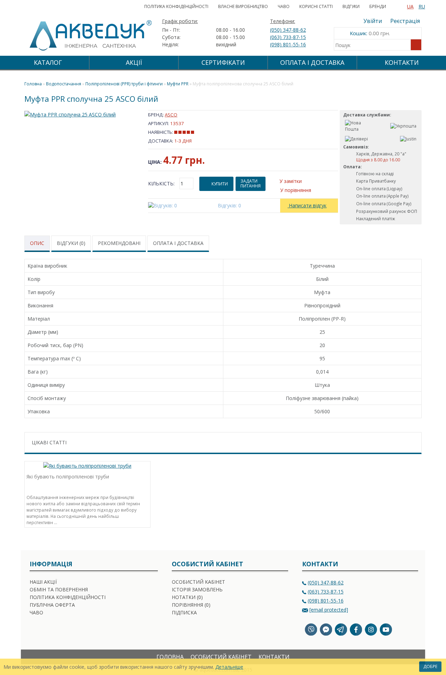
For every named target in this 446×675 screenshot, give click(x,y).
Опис (37, 243)
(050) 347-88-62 (288, 29)
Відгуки (351, 6)
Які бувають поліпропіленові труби (67, 476)
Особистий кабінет (198, 581)
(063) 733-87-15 (288, 37)
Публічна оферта (52, 604)
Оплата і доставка (178, 243)
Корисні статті (316, 6)
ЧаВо (284, 6)
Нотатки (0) (187, 597)
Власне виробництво (243, 6)
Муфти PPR (178, 84)
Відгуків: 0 (229, 205)
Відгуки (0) (71, 243)
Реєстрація (405, 21)
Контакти (402, 62)
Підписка (184, 612)
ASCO (171, 115)
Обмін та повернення (59, 589)
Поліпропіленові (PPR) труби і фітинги (124, 84)
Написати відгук (306, 205)
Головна (170, 657)
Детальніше (229, 667)
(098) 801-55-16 (288, 44)
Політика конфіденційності (176, 6)
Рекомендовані (119, 243)
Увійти (372, 21)
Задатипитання (250, 183)
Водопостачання (63, 84)
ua (410, 6)
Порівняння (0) (191, 604)
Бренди (377, 6)
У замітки (290, 181)
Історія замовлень (197, 589)
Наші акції (43, 581)
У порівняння (295, 190)
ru (421, 6)
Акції (134, 62)
